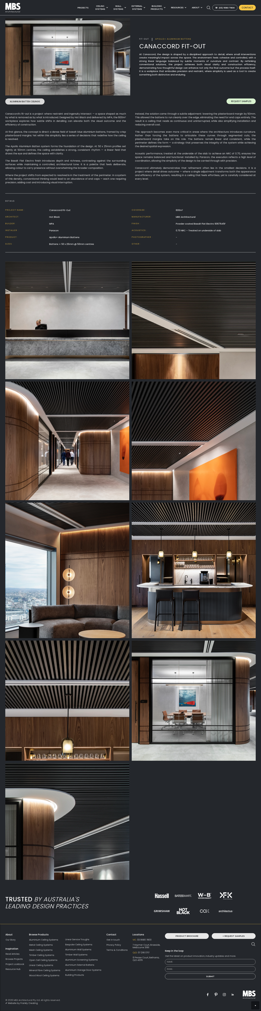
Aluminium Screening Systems (81, 959)
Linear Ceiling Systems (41, 965)
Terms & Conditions (117, 950)
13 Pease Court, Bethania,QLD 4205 (146, 959)
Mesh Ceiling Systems (41, 950)
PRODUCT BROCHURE (187, 936)
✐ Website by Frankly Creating (21, 1003)
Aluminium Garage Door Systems (83, 970)
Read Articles (12, 954)
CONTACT (247, 7)
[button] (101, 8)
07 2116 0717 (141, 952)
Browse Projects (14, 959)
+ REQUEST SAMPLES (234, 936)
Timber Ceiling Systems (41, 955)
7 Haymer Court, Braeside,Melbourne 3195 (146, 946)
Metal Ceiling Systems (41, 945)
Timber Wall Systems (76, 954)
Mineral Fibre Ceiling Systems (44, 970)
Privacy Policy (113, 945)
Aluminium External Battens (79, 965)
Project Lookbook (15, 964)
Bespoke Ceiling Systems (78, 944)
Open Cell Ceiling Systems (43, 960)
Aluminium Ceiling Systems (43, 939)
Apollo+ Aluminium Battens (173, 38)
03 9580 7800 (142, 939)
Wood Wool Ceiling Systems (44, 975)
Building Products (74, 975)
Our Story (11, 939)
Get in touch (113, 939)
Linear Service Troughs (77, 939)
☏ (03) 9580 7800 (225, 7)
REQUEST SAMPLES (241, 101)
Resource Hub (13, 969)
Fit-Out (144, 38)
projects (83, 7)
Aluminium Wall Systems (78, 949)
